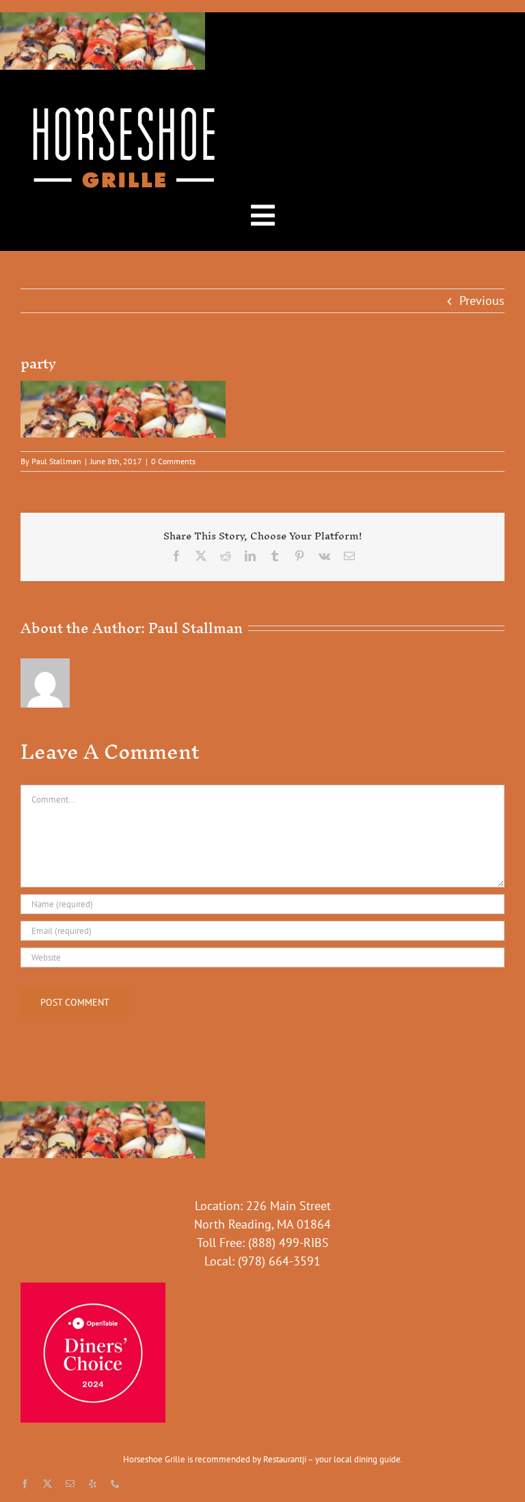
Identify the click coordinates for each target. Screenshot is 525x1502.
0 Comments (173, 461)
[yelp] (92, 1483)
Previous (481, 300)
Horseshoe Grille (154, 1459)
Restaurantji (284, 1459)
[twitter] (47, 1483)
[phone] (115, 1483)
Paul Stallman (56, 461)
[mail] (70, 1483)
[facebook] (25, 1483)
